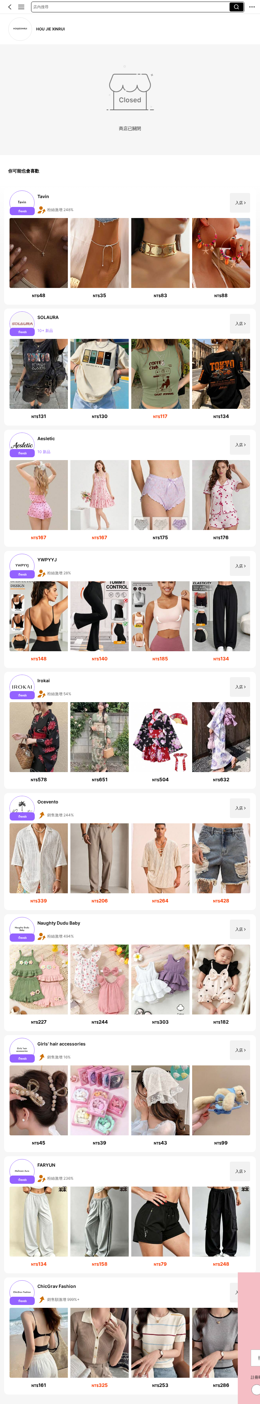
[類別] (21, 7)
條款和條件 (99, 1377)
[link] (20, 29)
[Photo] (22, 203)
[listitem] (130, 246)
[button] (10, 7)
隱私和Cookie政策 (71, 1377)
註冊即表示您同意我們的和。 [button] (63, 1377)
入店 (239, 202)
